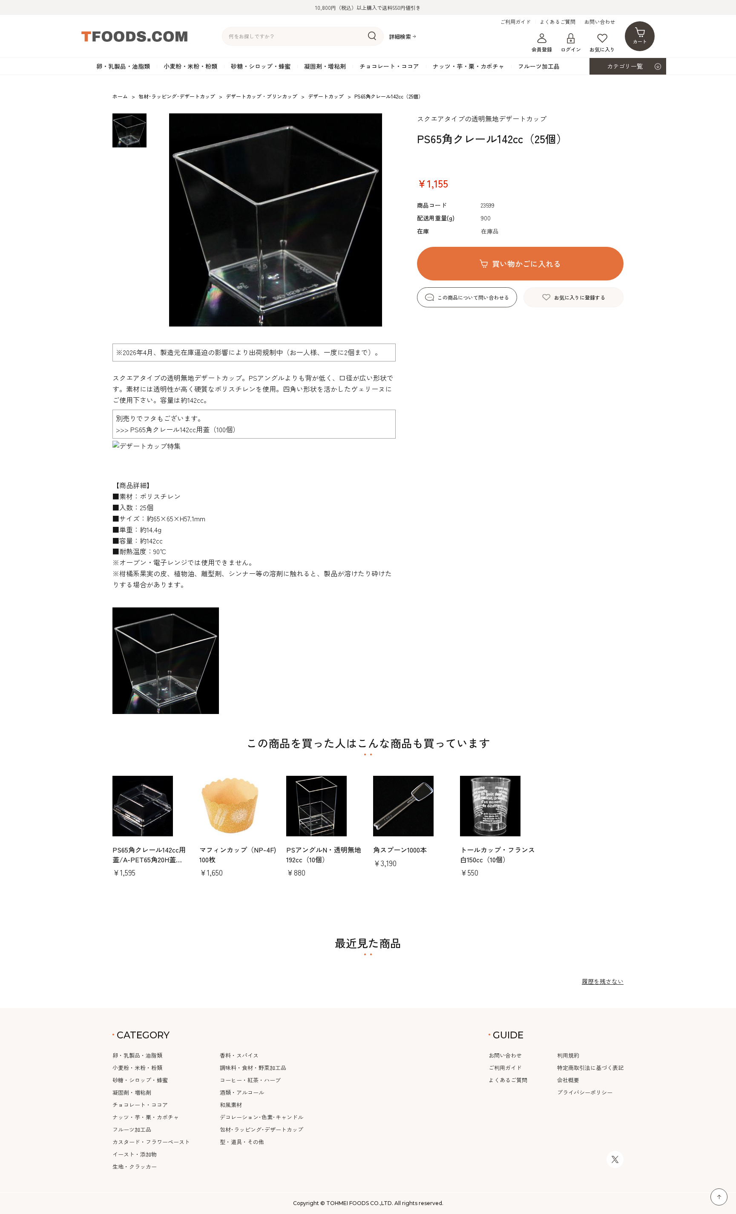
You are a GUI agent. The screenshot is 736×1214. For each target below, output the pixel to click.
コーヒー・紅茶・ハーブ (250, 1080)
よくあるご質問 (557, 21)
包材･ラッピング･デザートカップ (261, 1129)
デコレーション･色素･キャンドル (261, 1117)
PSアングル (267, 378)
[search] (372, 36)
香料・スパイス (239, 1055)
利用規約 (568, 1055)
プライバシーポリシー (584, 1092)
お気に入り (602, 49)
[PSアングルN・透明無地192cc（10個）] (324, 806)
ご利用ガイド (515, 21)
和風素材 (231, 1105)
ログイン (571, 49)
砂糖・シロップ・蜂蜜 (260, 66)
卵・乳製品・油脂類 (123, 66)
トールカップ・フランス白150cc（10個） (497, 854)
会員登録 (542, 49)
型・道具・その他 (242, 1142)
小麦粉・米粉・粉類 (190, 66)
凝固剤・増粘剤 (325, 66)
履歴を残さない (603, 981)
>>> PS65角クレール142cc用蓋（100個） (177, 429)
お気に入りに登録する (579, 297)
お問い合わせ (599, 21)
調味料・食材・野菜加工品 (253, 1068)
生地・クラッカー (134, 1166)
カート (640, 41)
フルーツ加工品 (539, 66)
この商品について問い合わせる (473, 297)
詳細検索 (400, 36)
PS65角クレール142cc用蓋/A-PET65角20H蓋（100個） (149, 859)
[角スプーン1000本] (411, 806)
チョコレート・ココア (389, 66)
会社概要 (568, 1080)
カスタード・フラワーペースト (151, 1142)
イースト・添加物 (134, 1154)
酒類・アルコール (242, 1092)
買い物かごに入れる (526, 263)
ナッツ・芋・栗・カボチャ (468, 66)
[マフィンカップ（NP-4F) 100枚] (237, 806)
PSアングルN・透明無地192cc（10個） (323, 854)
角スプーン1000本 (400, 849)
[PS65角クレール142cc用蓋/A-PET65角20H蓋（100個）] (150, 806)
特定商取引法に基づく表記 (590, 1068)
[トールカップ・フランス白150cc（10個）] (498, 806)
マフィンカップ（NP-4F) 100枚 (241, 854)
